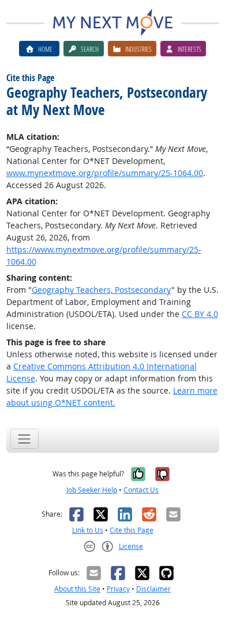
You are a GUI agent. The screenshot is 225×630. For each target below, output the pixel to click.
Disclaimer (153, 589)
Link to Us (87, 530)
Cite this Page (131, 530)
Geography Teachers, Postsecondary (101, 289)
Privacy (118, 589)
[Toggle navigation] (24, 439)
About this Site (77, 589)
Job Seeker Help (91, 490)
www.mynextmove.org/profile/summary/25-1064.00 (104, 172)
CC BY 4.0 (200, 313)
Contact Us (141, 490)
